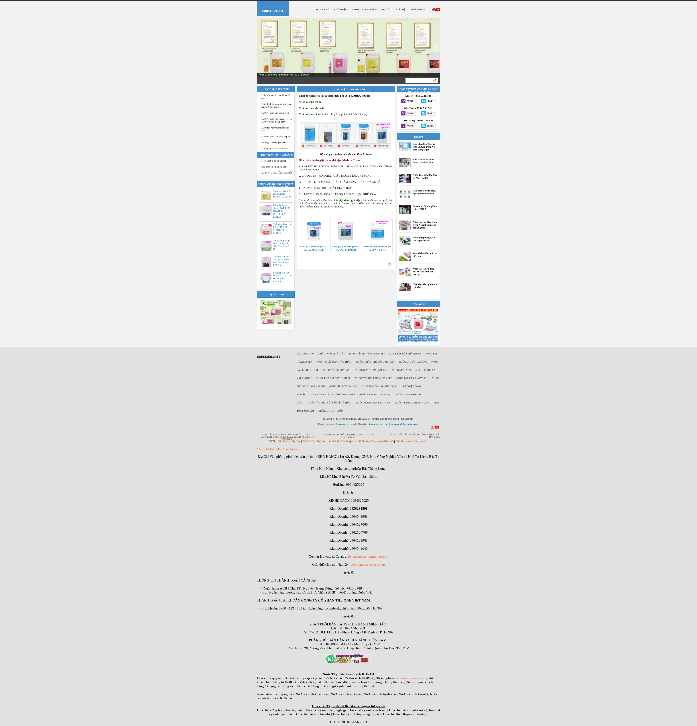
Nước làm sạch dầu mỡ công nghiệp (332, 394)
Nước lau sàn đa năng (413, 362)
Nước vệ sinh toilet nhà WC (412, 402)
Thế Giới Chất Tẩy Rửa (313, 441)
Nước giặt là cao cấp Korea (274, 148)
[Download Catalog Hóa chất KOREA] (405, 214)
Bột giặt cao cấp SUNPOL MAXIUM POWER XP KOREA (282, 277)
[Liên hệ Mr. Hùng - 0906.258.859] (408, 126)
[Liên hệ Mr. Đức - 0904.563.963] (408, 113)
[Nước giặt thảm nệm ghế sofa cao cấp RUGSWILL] (314, 242)
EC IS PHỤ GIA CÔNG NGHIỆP (276, 172)
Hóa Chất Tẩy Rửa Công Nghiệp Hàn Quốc (372, 441)
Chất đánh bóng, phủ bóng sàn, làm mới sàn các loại (276, 105)
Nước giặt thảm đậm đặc (371, 370)
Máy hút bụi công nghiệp (273, 160)
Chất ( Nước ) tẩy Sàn (332, 353)
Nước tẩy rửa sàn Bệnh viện (367, 353)
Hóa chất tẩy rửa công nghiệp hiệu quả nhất (424, 192)
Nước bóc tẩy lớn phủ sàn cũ (380, 386)
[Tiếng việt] (438, 10)
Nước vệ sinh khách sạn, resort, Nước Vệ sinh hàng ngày (276, 120)
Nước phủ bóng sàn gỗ (343, 386)
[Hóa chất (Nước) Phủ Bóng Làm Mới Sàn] (405, 167)
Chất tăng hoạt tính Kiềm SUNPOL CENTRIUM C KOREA (282, 228)
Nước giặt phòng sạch (406, 370)
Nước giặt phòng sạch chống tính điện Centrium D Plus (281, 244)
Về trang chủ (305, 353)
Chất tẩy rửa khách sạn (405, 353)
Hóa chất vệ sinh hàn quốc (274, 166)
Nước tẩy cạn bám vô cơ (412, 378)
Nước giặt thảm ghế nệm (273, 142)
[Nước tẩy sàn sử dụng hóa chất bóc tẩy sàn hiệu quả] (405, 276)
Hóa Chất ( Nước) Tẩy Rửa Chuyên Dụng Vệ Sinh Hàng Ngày (424, 146)
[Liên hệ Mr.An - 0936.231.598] (408, 101)
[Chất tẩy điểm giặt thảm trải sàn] (405, 290)
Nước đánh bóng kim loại (376, 394)
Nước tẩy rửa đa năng (337, 370)
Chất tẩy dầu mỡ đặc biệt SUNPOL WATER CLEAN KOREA (281, 261)
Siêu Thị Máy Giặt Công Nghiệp (411, 441)
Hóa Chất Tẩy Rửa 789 (338, 441)
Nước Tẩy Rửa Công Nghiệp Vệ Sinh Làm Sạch (278, 449)
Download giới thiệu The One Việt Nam (367, 565)
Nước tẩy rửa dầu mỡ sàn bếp (373, 378)
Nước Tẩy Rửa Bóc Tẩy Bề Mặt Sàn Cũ (425, 176)
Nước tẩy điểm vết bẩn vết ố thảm (329, 402)
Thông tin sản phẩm (331, 411)
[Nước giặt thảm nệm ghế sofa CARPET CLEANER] (345, 242)
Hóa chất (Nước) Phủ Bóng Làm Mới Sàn (423, 161)
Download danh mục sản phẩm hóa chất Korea (368, 557)
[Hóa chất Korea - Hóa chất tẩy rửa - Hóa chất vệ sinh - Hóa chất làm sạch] (268, 360)
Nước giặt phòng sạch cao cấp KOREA (424, 239)
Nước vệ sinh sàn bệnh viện (373, 402)
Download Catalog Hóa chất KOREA (425, 208)
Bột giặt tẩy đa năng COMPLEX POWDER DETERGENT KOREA (281, 211)
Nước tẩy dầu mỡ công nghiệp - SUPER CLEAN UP (282, 193)
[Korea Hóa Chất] (271, 7)
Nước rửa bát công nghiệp (333, 378)
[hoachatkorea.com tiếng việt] (437, 428)
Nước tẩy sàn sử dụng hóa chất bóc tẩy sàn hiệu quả (424, 271)
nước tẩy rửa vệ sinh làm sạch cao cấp (411, 678)
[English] (434, 10)
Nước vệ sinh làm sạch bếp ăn (275, 136)
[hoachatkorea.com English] (433, 428)
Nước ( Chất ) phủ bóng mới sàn (375, 362)
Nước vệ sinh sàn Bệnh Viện (275, 112)
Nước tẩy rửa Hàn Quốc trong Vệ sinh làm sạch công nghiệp (425, 225)
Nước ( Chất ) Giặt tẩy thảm (334, 362)
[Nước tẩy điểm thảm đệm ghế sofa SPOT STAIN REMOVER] (377, 242)
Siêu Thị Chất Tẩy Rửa (289, 441)
